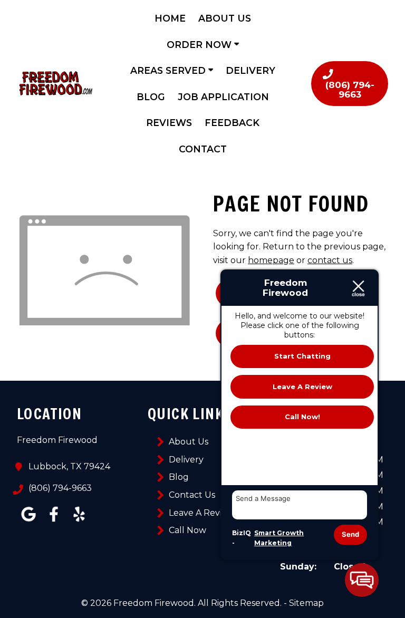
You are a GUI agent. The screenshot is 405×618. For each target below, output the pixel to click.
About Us (224, 18)
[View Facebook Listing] (53, 522)
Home (170, 18)
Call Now (187, 530)
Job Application (223, 96)
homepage (271, 260)
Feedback (232, 122)
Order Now (200, 44)
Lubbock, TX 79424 (69, 466)
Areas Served (169, 70)
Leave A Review (201, 513)
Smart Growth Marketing (279, 538)
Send (350, 534)
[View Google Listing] (28, 522)
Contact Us (192, 495)
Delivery (250, 70)
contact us (329, 260)
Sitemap (306, 603)
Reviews (169, 122)
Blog (151, 96)
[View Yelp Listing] (79, 522)
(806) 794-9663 (60, 488)
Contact (203, 148)
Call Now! (302, 416)
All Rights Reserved (239, 603)
